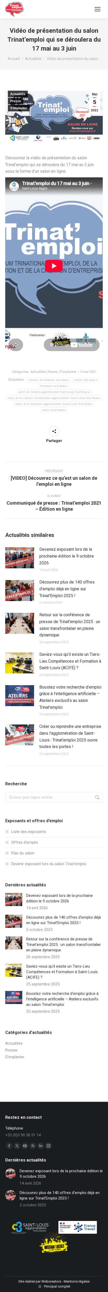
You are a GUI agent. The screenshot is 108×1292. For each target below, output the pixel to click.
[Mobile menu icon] (97, 9)
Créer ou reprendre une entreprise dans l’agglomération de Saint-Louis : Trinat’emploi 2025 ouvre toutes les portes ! (70, 736)
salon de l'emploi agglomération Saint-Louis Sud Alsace (54, 391)
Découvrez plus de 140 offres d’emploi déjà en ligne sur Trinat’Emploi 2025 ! (67, 589)
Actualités (17, 94)
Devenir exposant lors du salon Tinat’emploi (48, 864)
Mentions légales (77, 1281)
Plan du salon (22, 853)
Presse (15, 101)
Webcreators (51, 1281)
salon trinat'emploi (54, 409)
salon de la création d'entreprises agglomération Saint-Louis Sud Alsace (54, 397)
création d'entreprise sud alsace (48, 379)
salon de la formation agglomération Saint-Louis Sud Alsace (53, 403)
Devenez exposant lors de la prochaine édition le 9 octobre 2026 (66, 556)
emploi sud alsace (85, 379)
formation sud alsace (54, 385)
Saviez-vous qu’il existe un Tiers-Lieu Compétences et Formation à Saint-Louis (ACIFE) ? (70, 661)
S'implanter (18, 108)
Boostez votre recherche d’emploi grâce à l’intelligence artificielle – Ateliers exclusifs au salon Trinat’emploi (70, 697)
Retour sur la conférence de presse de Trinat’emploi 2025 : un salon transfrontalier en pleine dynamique (69, 624)
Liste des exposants (28, 831)
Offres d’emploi (24, 842)
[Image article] (19, 557)
